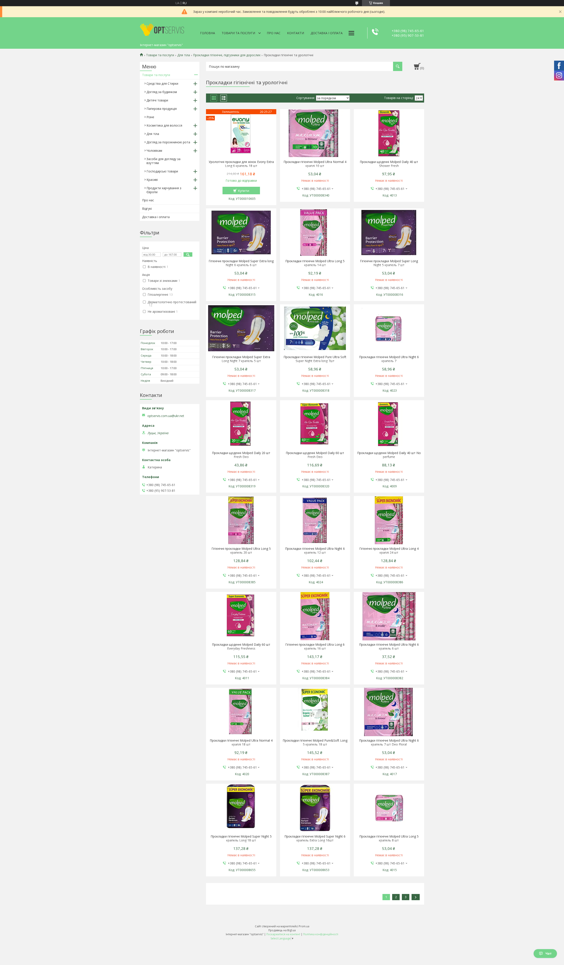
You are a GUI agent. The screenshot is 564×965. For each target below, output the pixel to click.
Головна (207, 33)
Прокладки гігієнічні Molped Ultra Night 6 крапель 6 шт (389, 647)
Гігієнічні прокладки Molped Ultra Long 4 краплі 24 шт (389, 551)
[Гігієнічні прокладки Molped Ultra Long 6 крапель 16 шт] (315, 616)
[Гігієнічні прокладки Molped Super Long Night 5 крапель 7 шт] (389, 232)
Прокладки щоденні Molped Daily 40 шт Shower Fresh (389, 164)
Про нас (273, 33)
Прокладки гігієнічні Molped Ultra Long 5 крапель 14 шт (315, 263)
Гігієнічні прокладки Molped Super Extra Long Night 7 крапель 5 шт (241, 359)
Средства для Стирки (162, 83)
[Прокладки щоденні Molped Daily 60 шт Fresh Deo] (315, 424)
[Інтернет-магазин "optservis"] (162, 29)
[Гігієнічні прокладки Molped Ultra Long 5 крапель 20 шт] (241, 520)
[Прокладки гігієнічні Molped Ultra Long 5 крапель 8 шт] (389, 808)
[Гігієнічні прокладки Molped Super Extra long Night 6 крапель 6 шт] (241, 232)
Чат (548, 953)
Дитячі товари (157, 100)
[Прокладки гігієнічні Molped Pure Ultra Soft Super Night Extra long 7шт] (315, 328)
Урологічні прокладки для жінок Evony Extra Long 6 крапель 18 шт (241, 164)
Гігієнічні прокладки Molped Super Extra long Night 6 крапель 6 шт (241, 263)
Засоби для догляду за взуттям (163, 161)
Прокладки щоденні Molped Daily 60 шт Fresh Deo (315, 455)
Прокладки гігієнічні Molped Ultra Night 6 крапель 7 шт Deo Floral (389, 742)
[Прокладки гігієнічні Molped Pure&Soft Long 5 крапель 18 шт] (315, 712)
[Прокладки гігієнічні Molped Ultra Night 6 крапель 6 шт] (389, 616)
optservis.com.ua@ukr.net (165, 416)
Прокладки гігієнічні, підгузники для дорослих (226, 55)
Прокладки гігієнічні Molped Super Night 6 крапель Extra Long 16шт (314, 838)
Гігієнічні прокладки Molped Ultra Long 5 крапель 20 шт (241, 551)
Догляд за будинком (162, 92)
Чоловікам (154, 150)
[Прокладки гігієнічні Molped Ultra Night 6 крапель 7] (389, 328)
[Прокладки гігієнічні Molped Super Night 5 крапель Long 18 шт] (241, 808)
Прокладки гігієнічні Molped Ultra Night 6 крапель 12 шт (315, 551)
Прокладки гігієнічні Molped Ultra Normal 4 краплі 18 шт (241, 742)
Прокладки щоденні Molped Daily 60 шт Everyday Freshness (241, 647)
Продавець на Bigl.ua (282, 930)
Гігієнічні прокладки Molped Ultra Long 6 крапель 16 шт (315, 647)
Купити (243, 190)
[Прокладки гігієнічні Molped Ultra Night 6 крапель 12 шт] (315, 520)
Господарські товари (162, 171)
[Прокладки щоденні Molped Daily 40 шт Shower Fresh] (389, 133)
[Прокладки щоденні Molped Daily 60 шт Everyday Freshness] (241, 616)
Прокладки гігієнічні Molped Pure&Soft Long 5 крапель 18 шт (315, 742)
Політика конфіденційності (320, 934)
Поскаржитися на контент (283, 934)
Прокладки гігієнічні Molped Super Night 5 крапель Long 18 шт (241, 838)
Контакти (295, 33)
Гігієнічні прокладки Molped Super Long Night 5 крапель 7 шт (389, 263)
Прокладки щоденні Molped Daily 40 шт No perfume (389, 455)
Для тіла (183, 55)
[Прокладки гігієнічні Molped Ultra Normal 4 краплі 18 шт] (241, 712)
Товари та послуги (238, 33)
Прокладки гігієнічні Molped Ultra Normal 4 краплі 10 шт (315, 164)
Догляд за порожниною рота (168, 142)
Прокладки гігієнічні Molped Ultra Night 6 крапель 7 (389, 359)
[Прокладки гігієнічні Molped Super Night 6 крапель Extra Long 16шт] (315, 808)
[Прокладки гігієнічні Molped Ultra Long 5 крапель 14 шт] (315, 232)
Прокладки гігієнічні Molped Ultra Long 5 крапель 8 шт (389, 838)
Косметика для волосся (164, 125)
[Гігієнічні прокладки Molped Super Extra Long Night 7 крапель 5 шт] (241, 328)
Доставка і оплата (327, 33)
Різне (150, 117)
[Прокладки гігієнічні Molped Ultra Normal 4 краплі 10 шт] (315, 133)
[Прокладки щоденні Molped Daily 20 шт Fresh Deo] (241, 424)
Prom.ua (304, 926)
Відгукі (147, 208)
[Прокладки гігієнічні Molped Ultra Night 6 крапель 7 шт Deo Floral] (389, 712)
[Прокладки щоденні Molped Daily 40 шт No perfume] (389, 424)
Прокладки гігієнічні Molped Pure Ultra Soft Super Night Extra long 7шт (315, 359)
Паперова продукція (162, 109)
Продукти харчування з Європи (164, 190)
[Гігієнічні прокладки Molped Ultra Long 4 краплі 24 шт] (389, 520)
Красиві (152, 180)
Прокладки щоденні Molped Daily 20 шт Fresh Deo (241, 455)
